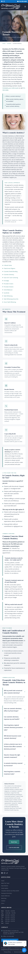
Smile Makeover (8, 290)
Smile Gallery (4, 888)
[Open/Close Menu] (25, 6)
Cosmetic (9, 43)
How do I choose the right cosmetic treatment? (12, 756)
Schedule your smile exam (10, 88)
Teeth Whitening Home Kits (11, 299)
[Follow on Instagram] (4, 1)
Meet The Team (5, 883)
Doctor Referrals (5, 896)
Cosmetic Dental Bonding (10, 271)
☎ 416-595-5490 (22, 1)
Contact (3, 901)
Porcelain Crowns (8, 283)
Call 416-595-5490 (14, 847)
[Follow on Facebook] (1, 1)
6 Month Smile (8, 265)
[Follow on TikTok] (7, 873)
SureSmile (6, 293)
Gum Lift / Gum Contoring (11, 277)
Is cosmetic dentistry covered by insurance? (13, 764)
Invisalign (6, 280)
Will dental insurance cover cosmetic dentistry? (12, 737)
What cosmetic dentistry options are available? (14, 100)
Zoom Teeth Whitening (10, 302)
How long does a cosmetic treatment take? (12, 773)
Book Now (14, 842)
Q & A (2, 903)
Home (3, 43)
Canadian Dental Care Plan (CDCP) (10, 891)
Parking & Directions (6, 893)
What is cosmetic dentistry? (13, 96)
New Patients (4, 885)
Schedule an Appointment (10, 940)
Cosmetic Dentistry (9, 274)
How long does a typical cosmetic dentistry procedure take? (13, 727)
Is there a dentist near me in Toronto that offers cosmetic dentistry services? (13, 746)
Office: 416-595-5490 (8, 936)
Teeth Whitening (8, 296)
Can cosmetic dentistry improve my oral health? (11, 718)
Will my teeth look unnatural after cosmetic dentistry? (13, 692)
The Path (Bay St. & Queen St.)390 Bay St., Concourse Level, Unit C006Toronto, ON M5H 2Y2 (13, 932)
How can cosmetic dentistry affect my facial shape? (12, 710)
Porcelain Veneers (8, 287)
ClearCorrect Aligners (9, 268)
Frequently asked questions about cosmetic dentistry (13, 105)
